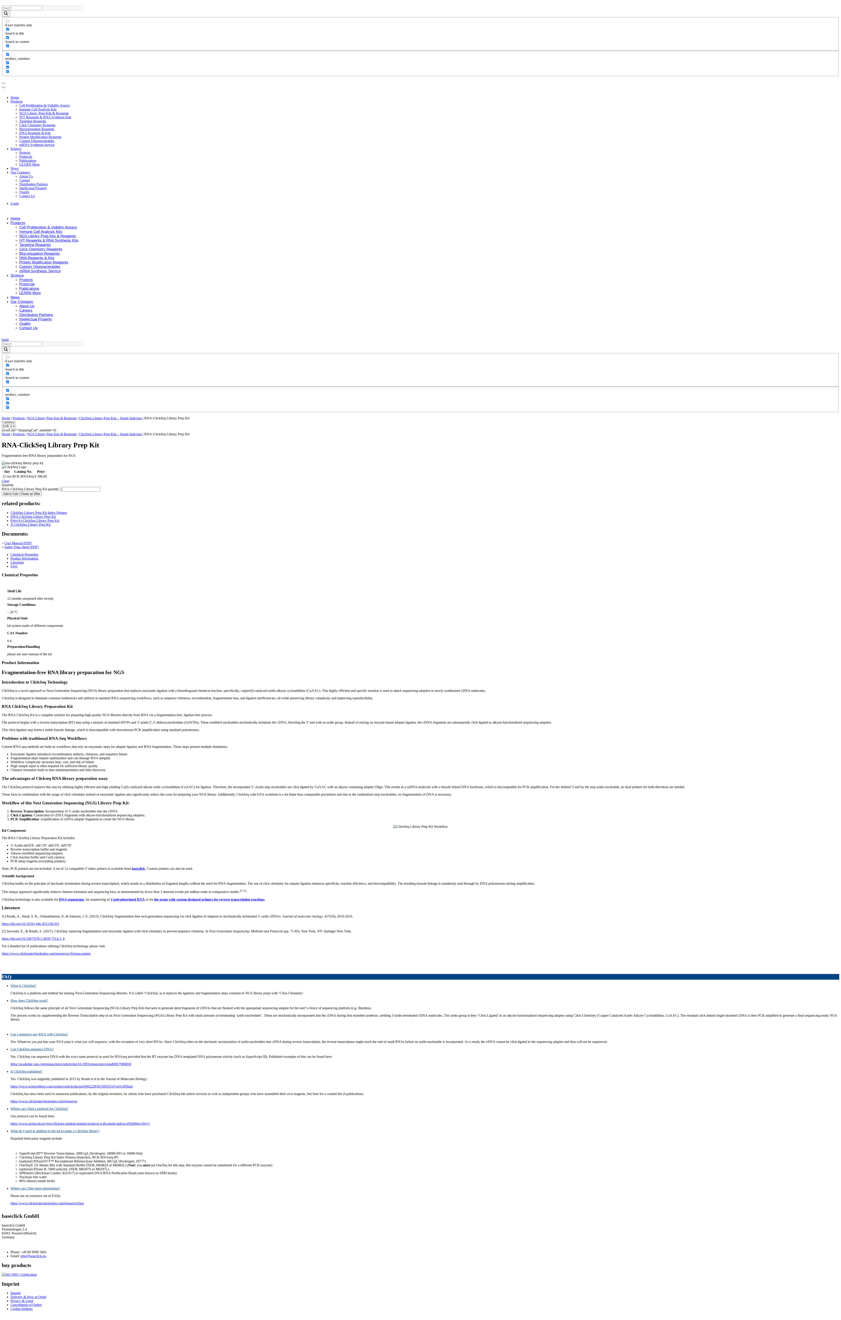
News (15, 168)
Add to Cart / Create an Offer (22, 494)
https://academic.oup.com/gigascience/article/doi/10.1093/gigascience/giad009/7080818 (71, 1064)
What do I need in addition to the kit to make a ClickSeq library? (55, 1131)
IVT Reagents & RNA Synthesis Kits (45, 117)
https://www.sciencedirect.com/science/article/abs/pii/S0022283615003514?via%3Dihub (72, 1086)
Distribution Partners (33, 184)
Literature (17, 562)
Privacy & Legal (22, 1301)
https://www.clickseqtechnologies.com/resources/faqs (47, 1203)
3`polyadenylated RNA (128, 899)
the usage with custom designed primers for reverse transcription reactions (209, 899)
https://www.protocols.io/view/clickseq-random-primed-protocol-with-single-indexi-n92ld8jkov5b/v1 (80, 1123)
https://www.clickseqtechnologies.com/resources (44, 1101)
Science (16, 149)
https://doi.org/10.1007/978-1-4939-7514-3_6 (33, 938)
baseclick (138, 868)
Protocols (25, 156)
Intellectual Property (33, 188)
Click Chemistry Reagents (37, 125)
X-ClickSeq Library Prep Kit (31, 524)
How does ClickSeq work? (29, 1000)
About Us (26, 176)
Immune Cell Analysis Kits (38, 109)
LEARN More (29, 164)
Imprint (16, 1293)
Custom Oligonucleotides (36, 141)
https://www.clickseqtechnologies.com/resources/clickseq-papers (46, 953)
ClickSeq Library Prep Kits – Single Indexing (110, 418)
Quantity (8, 485)
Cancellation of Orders (26, 1305)
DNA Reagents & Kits (35, 133)
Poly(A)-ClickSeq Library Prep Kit (35, 520)
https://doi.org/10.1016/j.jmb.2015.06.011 (30, 924)
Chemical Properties (24, 554)
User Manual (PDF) (18, 543)
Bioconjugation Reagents (36, 129)
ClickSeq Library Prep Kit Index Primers (39, 513)
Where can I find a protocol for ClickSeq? (39, 1109)
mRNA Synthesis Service (37, 145)
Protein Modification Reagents (40, 137)
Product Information (24, 558)
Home (15, 97)
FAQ (14, 566)
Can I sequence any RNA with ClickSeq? (39, 1034)
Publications (27, 160)
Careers (24, 180)
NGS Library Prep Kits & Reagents (44, 113)
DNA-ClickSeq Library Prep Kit (33, 517)
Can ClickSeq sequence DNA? (32, 1049)
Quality (24, 192)
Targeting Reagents (32, 121)
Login (15, 203)
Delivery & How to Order (28, 1297)
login (5, 339)
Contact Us (27, 196)
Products (17, 101)
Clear (5, 481)
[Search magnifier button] (6, 13)
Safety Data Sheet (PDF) (21, 547)
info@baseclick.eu (33, 1256)
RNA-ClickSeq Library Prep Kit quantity (30, 489)
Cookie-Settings (22, 1309)
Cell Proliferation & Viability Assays (44, 105)
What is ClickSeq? (23, 986)
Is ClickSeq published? (26, 1071)
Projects (24, 153)
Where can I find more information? (35, 1188)
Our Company (20, 172)
